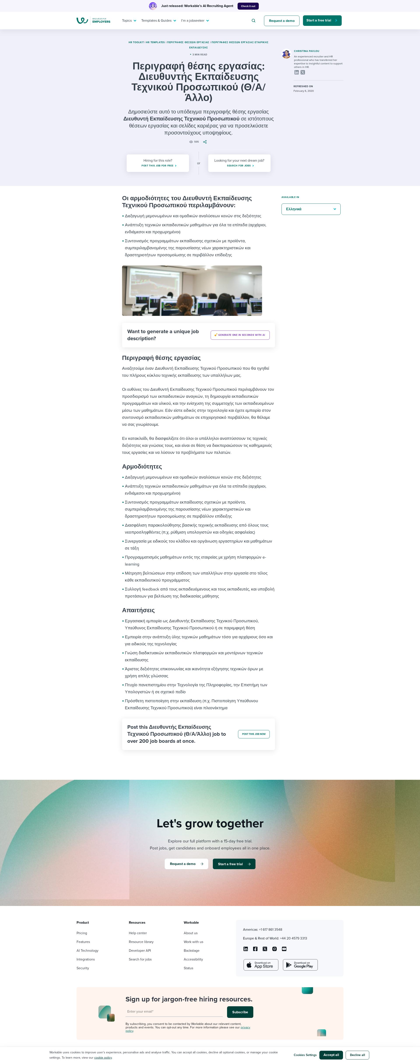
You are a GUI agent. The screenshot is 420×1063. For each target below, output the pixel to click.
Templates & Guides (156, 20)
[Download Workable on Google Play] (299, 965)
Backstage (192, 950)
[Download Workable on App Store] (260, 965)
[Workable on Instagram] (284, 950)
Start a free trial (318, 20)
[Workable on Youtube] (265, 950)
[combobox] (254, 20)
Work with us (193, 942)
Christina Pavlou (306, 51)
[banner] (198, 335)
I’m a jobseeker (192, 20)
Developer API (140, 950)
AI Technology (87, 950)
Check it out (248, 6)
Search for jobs (140, 959)
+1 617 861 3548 (270, 929)
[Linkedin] (296, 72)
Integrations (86, 959)
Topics (127, 20)
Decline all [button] (357, 1055)
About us (191, 933)
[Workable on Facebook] (255, 950)
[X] (302, 72)
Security (83, 968)
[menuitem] (128, 20)
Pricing (82, 933)
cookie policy (103, 1057)
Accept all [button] (331, 1055)
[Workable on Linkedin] (245, 950)
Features (83, 942)
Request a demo (282, 21)
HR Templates (155, 42)
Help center (138, 933)
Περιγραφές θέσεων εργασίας (188, 42)
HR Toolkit (136, 42)
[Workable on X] (274, 950)
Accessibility (193, 959)
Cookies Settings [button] (305, 1055)
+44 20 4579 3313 (293, 938)
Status (188, 968)
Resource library (141, 942)
